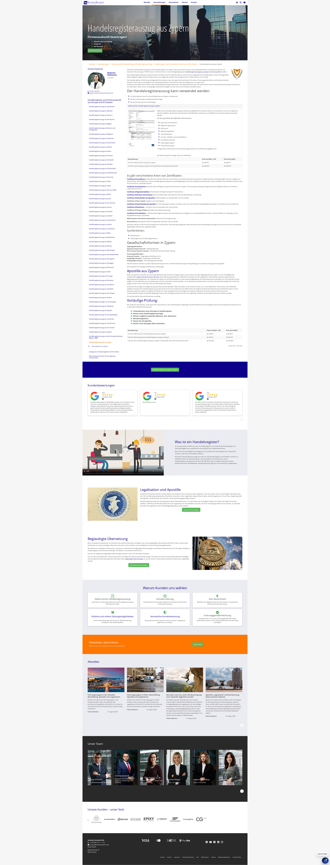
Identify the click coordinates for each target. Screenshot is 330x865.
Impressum (177, 857)
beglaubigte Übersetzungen (134, 559)
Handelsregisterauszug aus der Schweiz (102, 293)
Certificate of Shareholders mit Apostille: (141, 198)
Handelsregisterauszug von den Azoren (101, 119)
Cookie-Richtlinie (237, 857)
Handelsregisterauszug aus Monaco (100, 246)
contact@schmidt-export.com (99, 845)
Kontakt (194, 2)
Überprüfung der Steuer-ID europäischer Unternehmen (102, 357)
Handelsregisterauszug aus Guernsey (101, 177)
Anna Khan (225, 779)
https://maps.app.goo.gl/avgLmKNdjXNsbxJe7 (147, 396)
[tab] (184, 106)
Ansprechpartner (95, 69)
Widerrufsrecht (205, 857)
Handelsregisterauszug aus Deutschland (102, 143)
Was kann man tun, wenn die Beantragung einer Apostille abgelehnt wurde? (184, 696)
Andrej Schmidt (122, 775)
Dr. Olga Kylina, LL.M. (151, 777)
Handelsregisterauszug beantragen (165, 370)
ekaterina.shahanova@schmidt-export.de (101, 93)
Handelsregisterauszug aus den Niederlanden (104, 254)
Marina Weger (173, 779)
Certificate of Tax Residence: (136, 213)
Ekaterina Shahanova (112, 74)
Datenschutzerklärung (188, 857)
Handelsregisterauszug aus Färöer (100, 151)
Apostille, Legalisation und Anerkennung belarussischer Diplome (222, 696)
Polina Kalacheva (93, 712)
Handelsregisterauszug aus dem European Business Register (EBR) (106, 337)
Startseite (92, 64)
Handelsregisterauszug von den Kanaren (102, 203)
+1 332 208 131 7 (94, 842)
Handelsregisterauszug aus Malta (100, 233)
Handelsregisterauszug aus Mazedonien (102, 237)
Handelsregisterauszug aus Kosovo (100, 207)
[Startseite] (94, 3)
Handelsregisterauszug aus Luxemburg (101, 229)
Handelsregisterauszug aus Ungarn (100, 332)
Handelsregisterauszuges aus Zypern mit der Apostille (202, 72)
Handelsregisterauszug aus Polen (100, 272)
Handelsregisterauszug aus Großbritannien (103, 173)
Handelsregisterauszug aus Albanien (101, 111)
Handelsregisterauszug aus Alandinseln (101, 107)
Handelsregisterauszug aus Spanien (100, 310)
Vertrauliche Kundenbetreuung (165, 616)
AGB (197, 857)
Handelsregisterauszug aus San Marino (101, 285)
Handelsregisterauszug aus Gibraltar (101, 164)
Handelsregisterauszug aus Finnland (100, 156)
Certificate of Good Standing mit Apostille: (141, 204)
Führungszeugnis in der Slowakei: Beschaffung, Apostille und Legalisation (104, 696)
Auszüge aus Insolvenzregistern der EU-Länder (104, 352)
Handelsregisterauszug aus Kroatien (100, 211)
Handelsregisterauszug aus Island (100, 186)
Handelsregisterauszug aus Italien (100, 194)
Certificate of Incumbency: (136, 179)
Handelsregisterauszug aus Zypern (100, 342)
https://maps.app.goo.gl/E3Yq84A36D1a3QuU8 (199, 396)
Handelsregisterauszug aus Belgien (100, 124)
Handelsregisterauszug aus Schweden (101, 289)
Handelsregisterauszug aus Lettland (100, 216)
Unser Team (95, 744)
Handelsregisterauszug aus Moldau (100, 242)
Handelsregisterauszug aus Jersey (100, 199)
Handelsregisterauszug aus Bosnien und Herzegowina (102, 129)
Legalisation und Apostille (160, 489)
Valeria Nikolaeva (201, 779)
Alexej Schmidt (95, 779)
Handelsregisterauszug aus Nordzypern (102, 259)
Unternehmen (173, 2)
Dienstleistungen (159, 2)
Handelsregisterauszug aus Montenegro (102, 250)
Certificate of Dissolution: (136, 207)
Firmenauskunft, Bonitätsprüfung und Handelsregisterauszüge (132, 64)
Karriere (185, 2)
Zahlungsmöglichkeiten (224, 857)
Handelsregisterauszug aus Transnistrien (102, 323)
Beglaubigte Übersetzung (108, 538)
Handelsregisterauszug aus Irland (100, 181)
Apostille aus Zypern (143, 270)
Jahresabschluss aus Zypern (100, 346)
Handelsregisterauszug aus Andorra (100, 115)
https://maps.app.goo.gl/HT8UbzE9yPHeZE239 (95, 396)
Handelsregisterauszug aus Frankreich (101, 160)
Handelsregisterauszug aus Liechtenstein (102, 220)
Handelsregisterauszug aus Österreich (101, 267)
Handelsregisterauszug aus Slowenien (101, 306)
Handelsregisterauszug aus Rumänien (101, 280)
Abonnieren (198, 644)
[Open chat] (325, 860)
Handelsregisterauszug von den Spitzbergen (103, 315)
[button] (237, 2)
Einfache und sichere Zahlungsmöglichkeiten (113, 616)
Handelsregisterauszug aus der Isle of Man (102, 190)
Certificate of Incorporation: (136, 187)
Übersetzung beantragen (139, 565)
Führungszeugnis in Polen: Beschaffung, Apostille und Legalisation (143, 696)
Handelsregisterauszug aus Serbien (100, 297)
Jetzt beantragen (95, 51)
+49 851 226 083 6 (94, 91)
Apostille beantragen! (191, 510)
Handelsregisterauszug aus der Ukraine (102, 328)
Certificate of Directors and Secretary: (140, 195)
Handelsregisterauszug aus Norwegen (101, 263)
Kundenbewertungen (101, 385)
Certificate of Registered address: (138, 192)
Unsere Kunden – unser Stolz (106, 809)
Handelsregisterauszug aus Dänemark (101, 138)
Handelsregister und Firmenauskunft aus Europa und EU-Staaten (176, 64)
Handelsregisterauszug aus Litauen (100, 224)
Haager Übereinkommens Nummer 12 (148, 277)
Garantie (169, 857)
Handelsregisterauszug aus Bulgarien (101, 134)
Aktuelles (147, 2)
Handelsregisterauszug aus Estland (100, 147)
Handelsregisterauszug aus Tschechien (101, 319)
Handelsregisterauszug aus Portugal (100, 276)
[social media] (207, 842)
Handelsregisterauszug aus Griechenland (102, 168)
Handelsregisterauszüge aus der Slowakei (102, 302)
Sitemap (213, 857)
